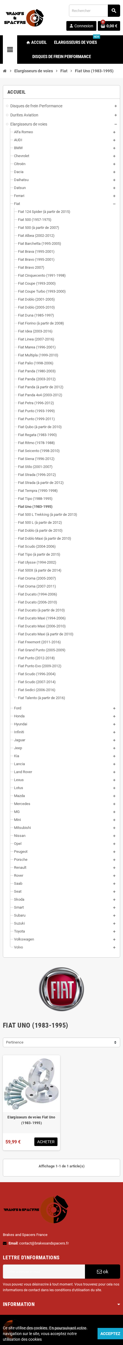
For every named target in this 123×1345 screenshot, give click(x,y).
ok (105, 1271)
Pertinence (14, 1042)
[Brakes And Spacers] (24, 17)
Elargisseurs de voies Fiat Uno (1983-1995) (31, 1120)
